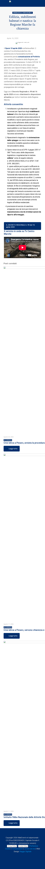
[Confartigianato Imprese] (22, 3)
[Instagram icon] (25, 855)
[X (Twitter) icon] (18, 855)
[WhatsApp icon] (13, 855)
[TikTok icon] (29, 855)
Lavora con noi (29, 849)
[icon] (27, 855)
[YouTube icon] (20, 855)
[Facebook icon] (16, 855)
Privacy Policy (12, 846)
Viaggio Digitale (25, 851)
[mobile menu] (42, 3)
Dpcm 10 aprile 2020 (13, 48)
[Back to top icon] (22, 832)
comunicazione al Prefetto (29, 57)
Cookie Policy (23, 846)
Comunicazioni (17, 849)
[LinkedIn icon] (22, 855)
